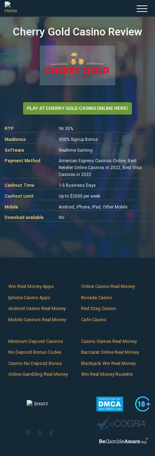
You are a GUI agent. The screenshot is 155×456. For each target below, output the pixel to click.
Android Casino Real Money (37, 308)
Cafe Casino (93, 319)
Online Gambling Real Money (38, 374)
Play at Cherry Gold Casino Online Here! (77, 108)
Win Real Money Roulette (107, 374)
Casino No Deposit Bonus (35, 363)
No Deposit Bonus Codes (34, 352)
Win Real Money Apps (31, 286)
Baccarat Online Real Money (110, 352)
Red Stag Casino (98, 308)
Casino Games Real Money (109, 341)
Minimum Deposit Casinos (35, 341)
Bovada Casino (96, 297)
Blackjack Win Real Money (108, 363)
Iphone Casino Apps (29, 297)
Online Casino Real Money (108, 286)
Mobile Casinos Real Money (37, 319)
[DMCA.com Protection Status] (109, 404)
